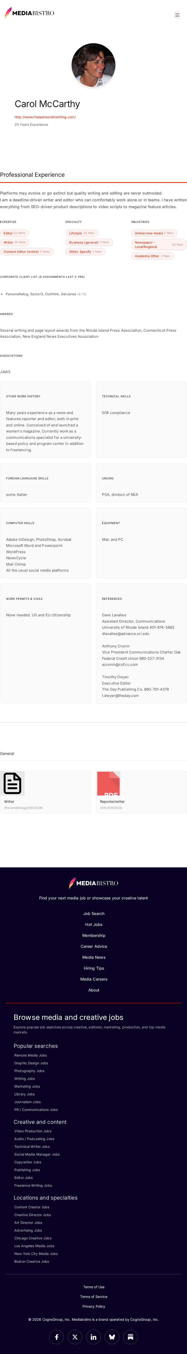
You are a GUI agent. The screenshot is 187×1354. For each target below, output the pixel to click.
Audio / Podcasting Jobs (34, 1139)
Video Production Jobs (32, 1131)
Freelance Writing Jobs (33, 1185)
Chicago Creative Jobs (32, 1238)
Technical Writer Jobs (32, 1146)
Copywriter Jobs (27, 1162)
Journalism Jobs (27, 1102)
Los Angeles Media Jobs (34, 1246)
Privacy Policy (94, 1306)
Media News (93, 957)
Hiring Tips (94, 968)
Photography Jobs (29, 1071)
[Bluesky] (112, 1337)
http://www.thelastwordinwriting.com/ (45, 117)
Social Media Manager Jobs (37, 1154)
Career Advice (94, 946)
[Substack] (130, 1337)
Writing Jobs (24, 1078)
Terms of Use (94, 1287)
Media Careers (94, 979)
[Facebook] (56, 1337)
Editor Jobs (23, 1178)
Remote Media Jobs (30, 1055)
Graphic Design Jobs (31, 1063)
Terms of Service (93, 1297)
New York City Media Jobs (36, 1254)
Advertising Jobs (28, 1230)
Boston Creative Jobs (31, 1261)
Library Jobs (24, 1094)
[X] (75, 1337)
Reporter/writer (112, 801)
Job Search (93, 913)
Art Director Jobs (28, 1222)
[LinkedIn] (93, 1337)
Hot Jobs (93, 924)
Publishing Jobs (27, 1170)
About (94, 990)
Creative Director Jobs (32, 1215)
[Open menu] (177, 15)
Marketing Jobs (27, 1086)
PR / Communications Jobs (36, 1110)
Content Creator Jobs (31, 1207)
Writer (9, 801)
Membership (93, 935)
